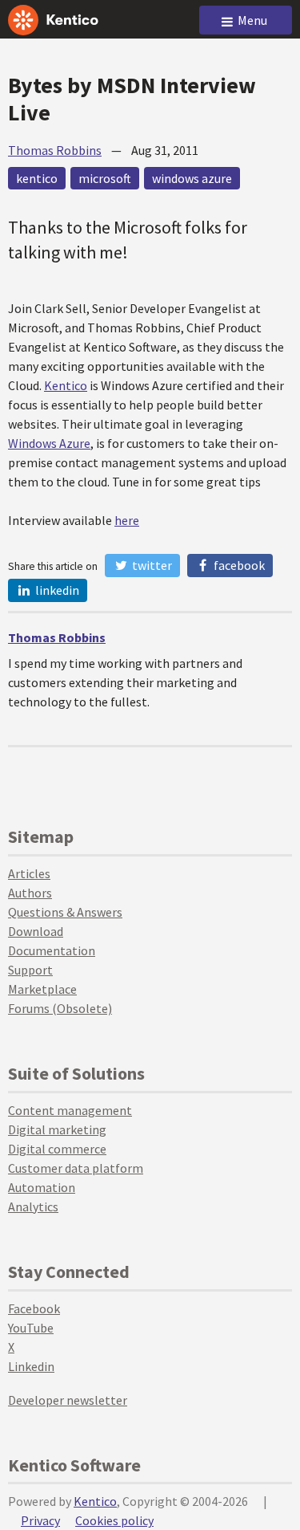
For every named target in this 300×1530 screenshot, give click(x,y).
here (126, 520)
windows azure (192, 178)
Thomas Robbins (55, 150)
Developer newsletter (67, 1400)
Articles (29, 873)
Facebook (238, 565)
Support (30, 970)
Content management (70, 1110)
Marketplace (42, 989)
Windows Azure (49, 443)
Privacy (40, 1520)
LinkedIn (56, 590)
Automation (41, 1187)
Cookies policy (114, 1520)
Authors (30, 893)
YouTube (31, 1328)
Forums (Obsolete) (60, 1008)
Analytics (33, 1206)
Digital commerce (57, 1149)
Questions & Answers (65, 912)
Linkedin (31, 1366)
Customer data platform (75, 1168)
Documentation (51, 950)
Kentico (65, 385)
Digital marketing (57, 1129)
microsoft (104, 178)
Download (35, 931)
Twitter (151, 565)
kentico (37, 178)
